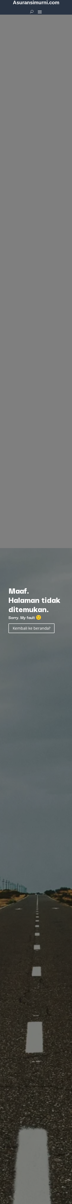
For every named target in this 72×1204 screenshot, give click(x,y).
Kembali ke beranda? (31, 628)
